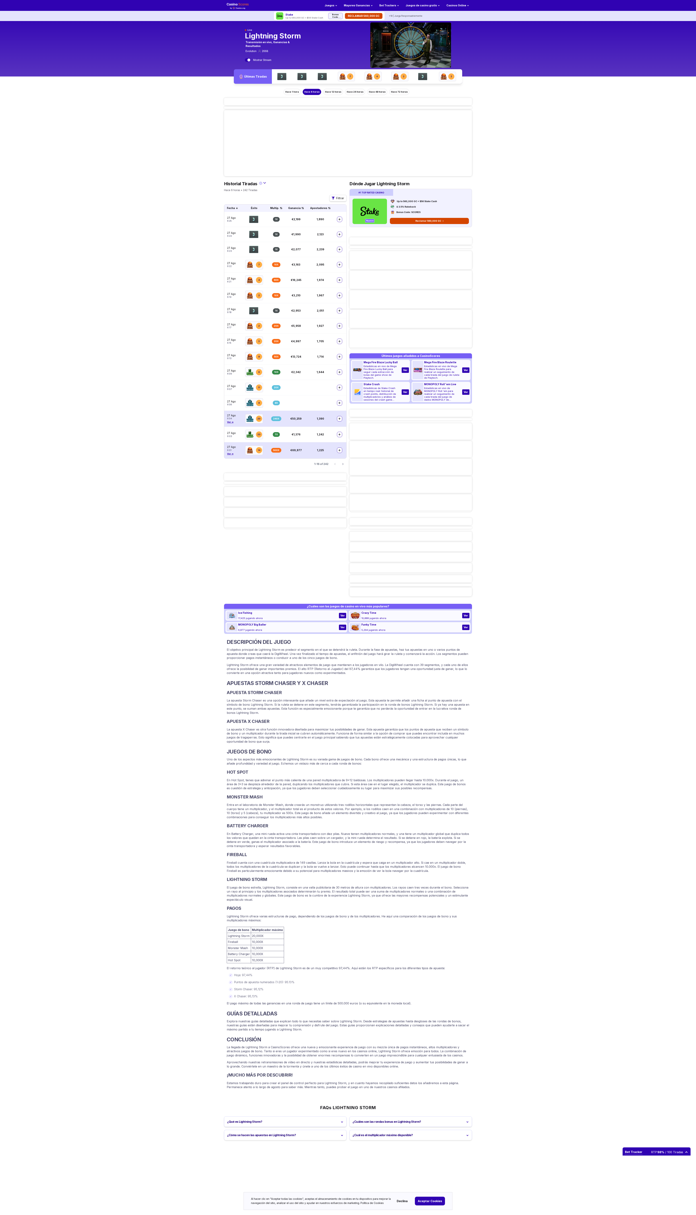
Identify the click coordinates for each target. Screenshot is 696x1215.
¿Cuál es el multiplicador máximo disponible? (383, 1135)
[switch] (248, 60)
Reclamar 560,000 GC (364, 15)
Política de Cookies (372, 1202)
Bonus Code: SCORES (335, 16)
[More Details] (339, 219)
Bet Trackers (387, 5)
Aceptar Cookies (430, 1201)
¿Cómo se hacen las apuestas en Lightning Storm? (261, 1135)
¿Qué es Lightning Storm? (244, 1121)
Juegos (329, 5)
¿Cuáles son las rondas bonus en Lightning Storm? (387, 1121)
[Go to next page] (343, 464)
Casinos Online (456, 5)
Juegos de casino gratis (421, 5)
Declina (402, 1201)
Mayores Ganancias (357, 5)
